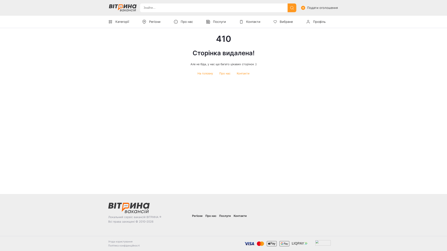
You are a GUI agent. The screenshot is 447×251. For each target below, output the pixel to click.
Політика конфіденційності (124, 245)
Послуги (219, 22)
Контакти (243, 73)
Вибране (286, 22)
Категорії (122, 22)
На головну (205, 73)
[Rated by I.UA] (323, 243)
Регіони (154, 22)
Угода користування (120, 241)
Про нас (224, 73)
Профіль (319, 22)
